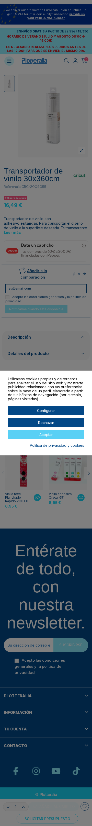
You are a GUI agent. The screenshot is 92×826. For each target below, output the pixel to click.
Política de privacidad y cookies (57, 445)
